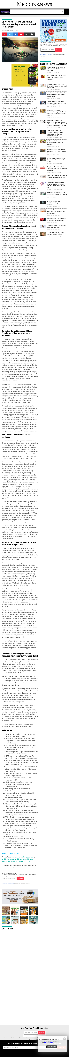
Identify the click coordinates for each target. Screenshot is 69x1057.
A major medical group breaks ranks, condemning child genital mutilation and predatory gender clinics (56, 185)
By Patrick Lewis (56, 98)
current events (17, 857)
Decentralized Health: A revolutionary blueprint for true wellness (56, 203)
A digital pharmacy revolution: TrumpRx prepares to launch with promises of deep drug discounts (56, 103)
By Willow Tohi (56, 72)
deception (26, 857)
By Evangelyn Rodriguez (58, 179)
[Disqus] (20, 954)
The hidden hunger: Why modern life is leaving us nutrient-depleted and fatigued (57, 86)
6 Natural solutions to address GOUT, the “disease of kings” (55, 233)
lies (8, 859)
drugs (32, 857)
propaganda (6, 861)
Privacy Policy (48, 1043)
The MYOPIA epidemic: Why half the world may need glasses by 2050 (57, 176)
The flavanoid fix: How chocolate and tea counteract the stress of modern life (57, 142)
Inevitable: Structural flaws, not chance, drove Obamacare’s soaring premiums (57, 194)
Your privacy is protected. (8, 883)
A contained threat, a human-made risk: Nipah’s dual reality (56, 226)
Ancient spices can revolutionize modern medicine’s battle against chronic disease (56, 151)
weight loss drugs (24, 861)
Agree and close (51, 1046)
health (4, 859)
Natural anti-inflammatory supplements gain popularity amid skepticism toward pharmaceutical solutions (56, 112)
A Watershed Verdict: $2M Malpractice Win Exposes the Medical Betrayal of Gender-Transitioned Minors (55, 133)
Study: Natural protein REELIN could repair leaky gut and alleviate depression (57, 168)
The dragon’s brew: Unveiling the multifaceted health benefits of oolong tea (56, 68)
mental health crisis (26, 859)
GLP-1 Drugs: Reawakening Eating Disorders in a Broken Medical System (56, 159)
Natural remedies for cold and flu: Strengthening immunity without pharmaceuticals (56, 94)
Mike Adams (16, 30)
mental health (14, 859)
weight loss (14, 861)
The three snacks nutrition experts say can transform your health (56, 219)
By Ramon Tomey (57, 117)
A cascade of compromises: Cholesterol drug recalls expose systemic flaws (56, 211)
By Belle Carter (56, 206)
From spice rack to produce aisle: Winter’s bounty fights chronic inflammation (56, 77)
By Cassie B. (55, 222)
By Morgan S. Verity (57, 137)
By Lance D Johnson (57, 154)
